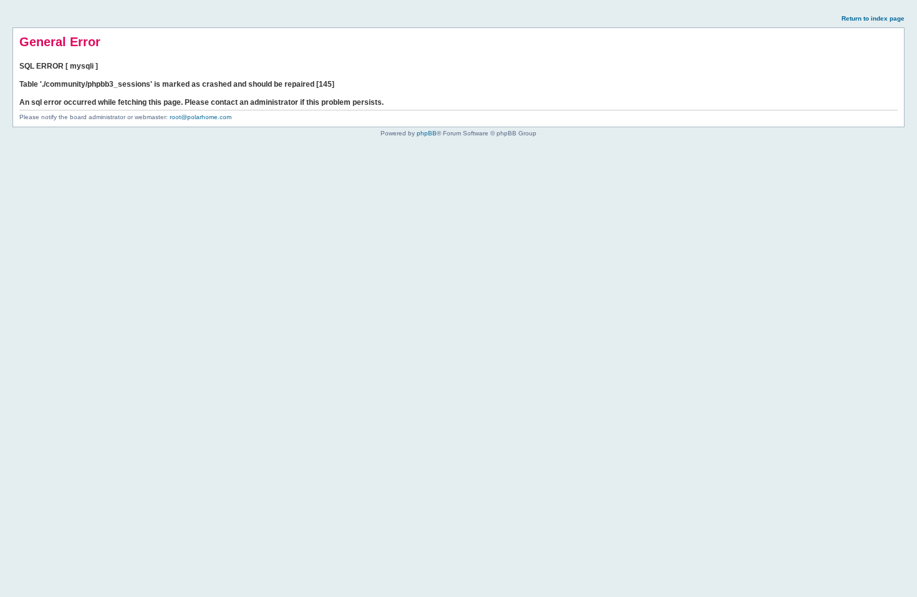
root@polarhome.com (200, 117)
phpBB (427, 133)
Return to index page (873, 18)
